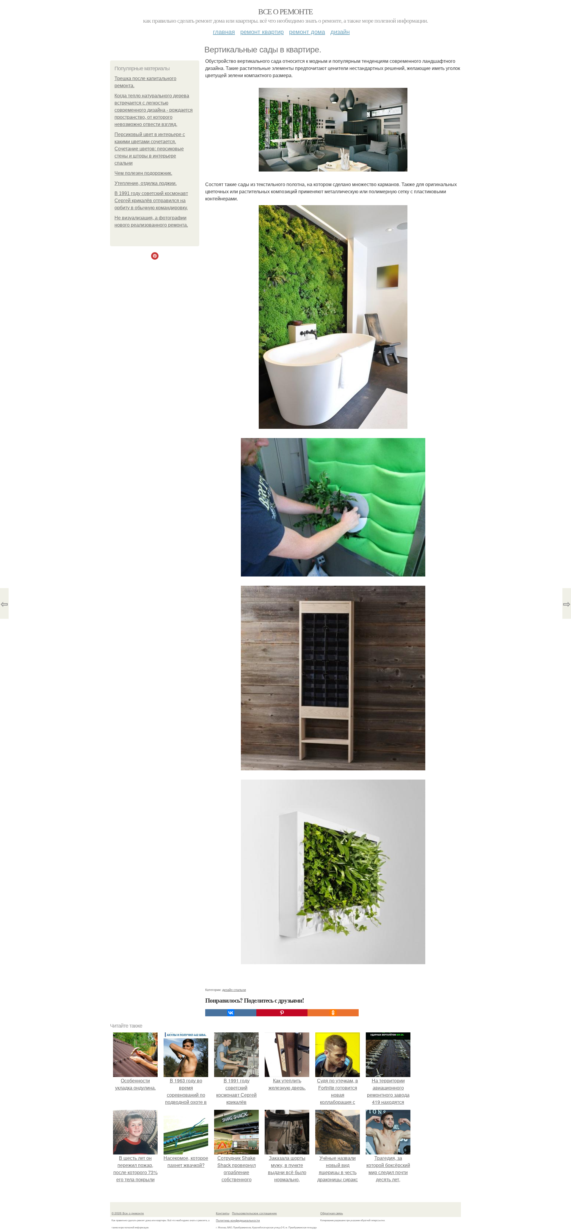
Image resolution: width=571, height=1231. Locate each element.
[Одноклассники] (333, 1012)
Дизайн (340, 31)
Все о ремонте (285, 11)
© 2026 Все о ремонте (128, 1213)
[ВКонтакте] (230, 1012)
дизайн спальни (234, 989)
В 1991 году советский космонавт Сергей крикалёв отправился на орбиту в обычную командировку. (151, 200)
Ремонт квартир (262, 31)
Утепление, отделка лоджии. (145, 183)
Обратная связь (331, 1213)
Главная (224, 31)
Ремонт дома (307, 31)
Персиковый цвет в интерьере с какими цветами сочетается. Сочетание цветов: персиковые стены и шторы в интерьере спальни (149, 149)
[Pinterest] (282, 1012)
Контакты (222, 1213)
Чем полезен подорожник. (143, 173)
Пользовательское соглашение (254, 1213)
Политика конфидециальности (238, 1220)
